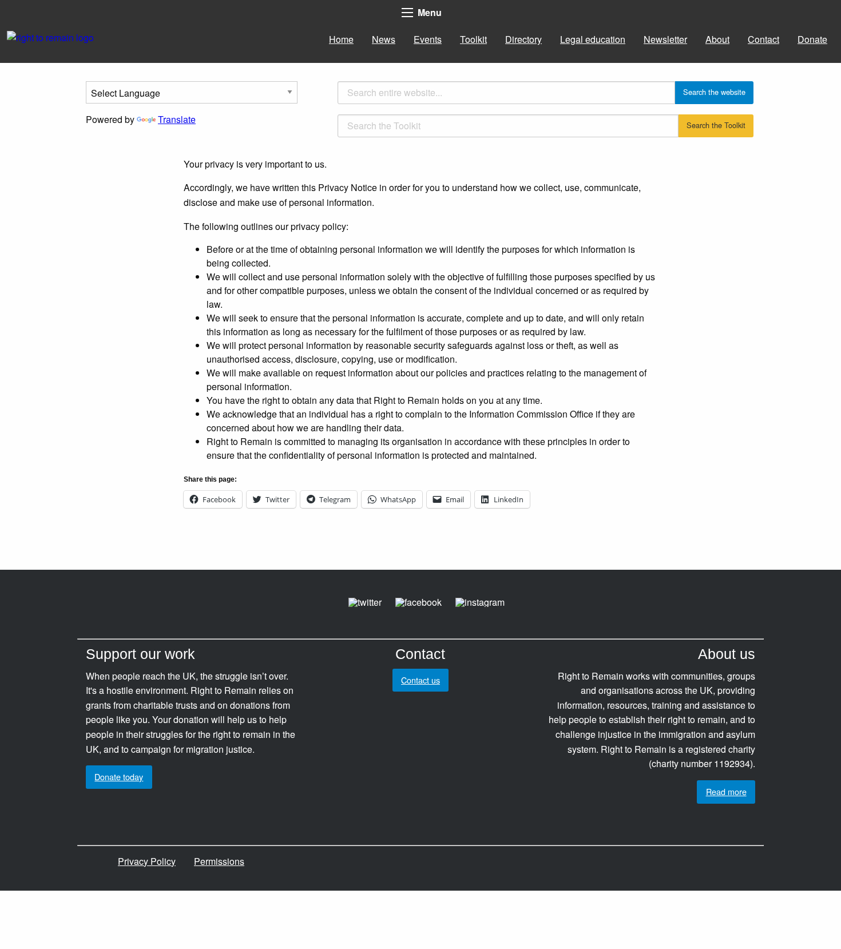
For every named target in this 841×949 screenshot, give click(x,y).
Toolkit (473, 39)
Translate (177, 119)
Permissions (219, 861)
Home (341, 39)
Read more (726, 791)
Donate (812, 39)
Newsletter (665, 39)
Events (428, 39)
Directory (523, 39)
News (383, 39)
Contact (763, 39)
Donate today (118, 777)
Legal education (592, 39)
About (717, 39)
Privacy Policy (147, 861)
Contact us (420, 680)
